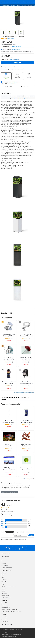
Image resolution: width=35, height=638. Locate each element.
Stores (3, 575)
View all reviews (6, 514)
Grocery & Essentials (27, 5)
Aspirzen (3, 2)
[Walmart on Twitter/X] (5, 625)
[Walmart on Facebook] (2, 625)
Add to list (9, 86)
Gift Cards (4, 581)
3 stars (2, 523)
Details (12, 83)
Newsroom (4, 561)
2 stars (2, 525)
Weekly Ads (23, 549)
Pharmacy (4, 589)
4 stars (2, 521)
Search (31, 535)
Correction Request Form (9, 492)
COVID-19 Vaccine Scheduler (8, 586)
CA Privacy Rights (6, 607)
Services (13, 5)
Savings (18, 5)
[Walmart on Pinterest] (11, 625)
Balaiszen (7, 2)
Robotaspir (12, 2)
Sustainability (5, 565)
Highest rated (19, 532)
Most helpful (29, 532)
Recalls (3, 591)
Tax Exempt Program (6, 597)
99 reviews (11, 38)
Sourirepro (26, 2)
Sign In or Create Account (13, 547)
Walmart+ (4, 579)
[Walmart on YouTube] (8, 625)
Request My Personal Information (9, 609)
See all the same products (28, 479)
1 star (3, 527)
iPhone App (4, 616)
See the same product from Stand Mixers (24, 392)
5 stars (2, 519)
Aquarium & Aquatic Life (23, 98)
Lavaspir (21, 2)
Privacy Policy (5, 605)
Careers (3, 558)
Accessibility (4, 593)
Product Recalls (5, 595)
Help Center (27, 547)
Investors (4, 563)
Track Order (13, 549)
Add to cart (17, 62)
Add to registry (26, 86)
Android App (4, 619)
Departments (6, 5)
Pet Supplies (14, 98)
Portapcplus (31, 2)
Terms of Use (5, 603)
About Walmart (5, 556)
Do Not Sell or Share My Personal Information (12, 611)
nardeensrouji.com (16, 49)
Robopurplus (17, 2)
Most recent (9, 532)
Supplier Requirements (7, 567)
